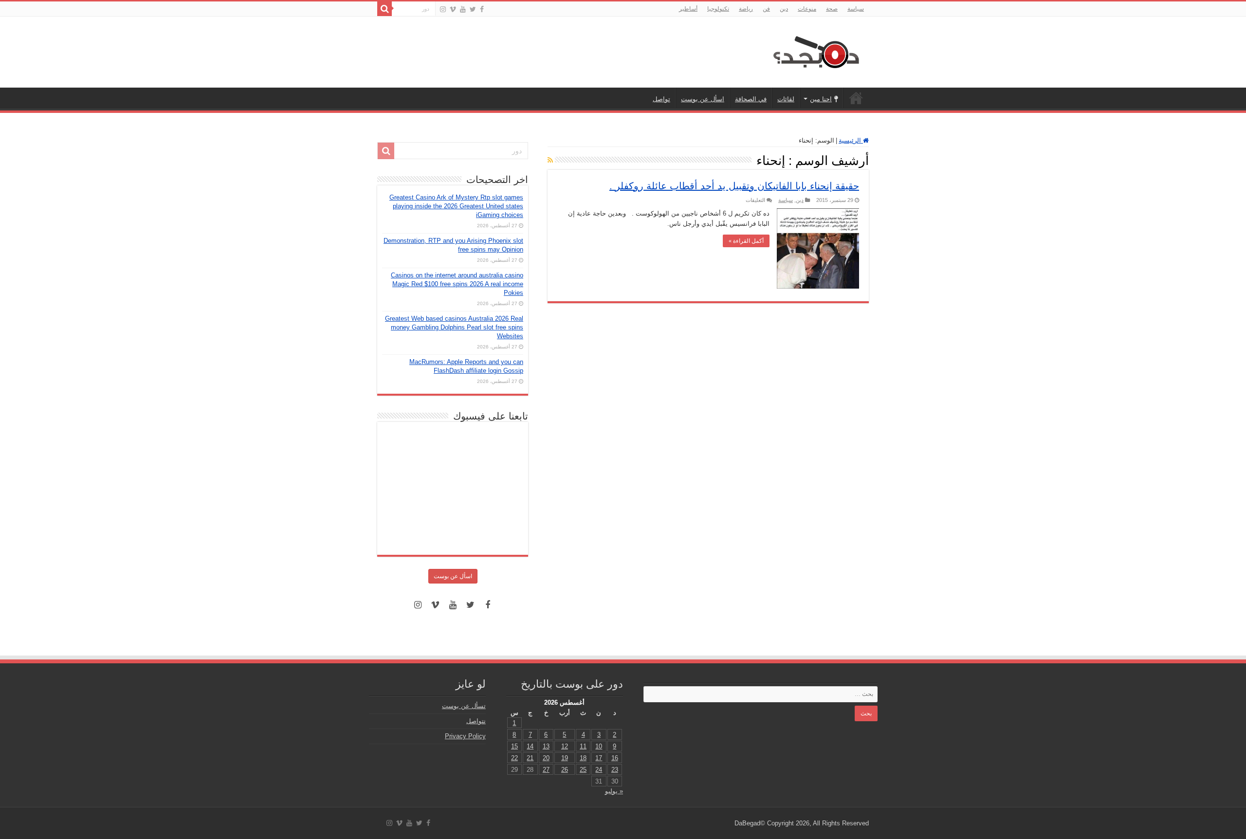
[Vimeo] (453, 9)
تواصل (661, 99)
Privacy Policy (465, 736)
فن (766, 8)
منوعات (807, 8)
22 (514, 758)
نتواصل (476, 721)
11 (583, 746)
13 (546, 746)
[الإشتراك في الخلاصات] (550, 160)
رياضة (746, 8)
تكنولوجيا (718, 8)
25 (583, 769)
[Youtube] (463, 9)
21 (530, 758)
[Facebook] (482, 9)
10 (598, 746)
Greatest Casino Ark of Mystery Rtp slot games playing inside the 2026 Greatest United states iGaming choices (456, 206)
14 (530, 746)
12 (564, 746)
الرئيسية (856, 98)
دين (784, 8)
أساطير (688, 8)
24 (598, 769)
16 (614, 758)
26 (564, 769)
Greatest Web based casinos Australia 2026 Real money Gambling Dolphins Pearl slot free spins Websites (454, 327)
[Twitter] (473, 9)
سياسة (855, 8)
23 (614, 769)
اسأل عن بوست (702, 99)
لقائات (785, 99)
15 (514, 746)
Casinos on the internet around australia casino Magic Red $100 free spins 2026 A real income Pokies (457, 284)
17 (598, 758)
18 (583, 758)
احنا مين (821, 99)
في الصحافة (751, 99)
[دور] (384, 8)
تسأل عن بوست (464, 706)
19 (564, 758)
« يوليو (614, 791)
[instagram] (443, 9)
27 (546, 769)
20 (546, 758)
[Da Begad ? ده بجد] (815, 50)
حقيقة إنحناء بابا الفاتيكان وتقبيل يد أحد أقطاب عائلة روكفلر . (734, 186)
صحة (832, 8)
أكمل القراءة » (746, 240)
